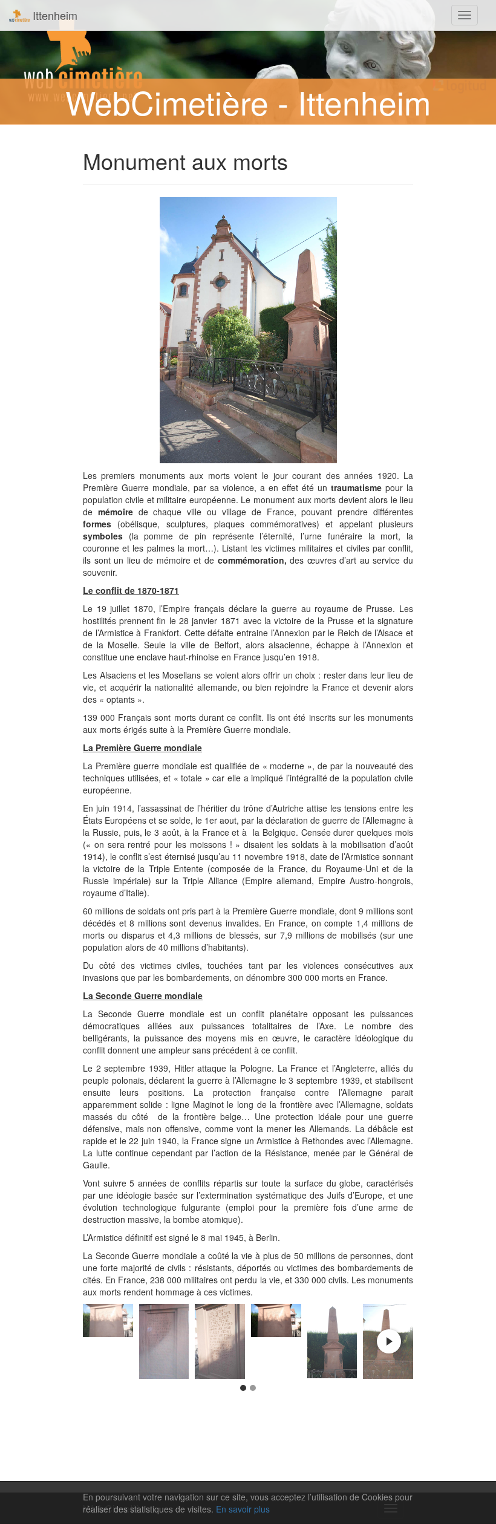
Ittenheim (53, 15)
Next (389, 1341)
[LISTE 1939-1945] (220, 1341)
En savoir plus (243, 1509)
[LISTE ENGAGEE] (276, 1320)
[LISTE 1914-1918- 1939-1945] (108, 1320)
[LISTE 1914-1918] (164, 1341)
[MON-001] (332, 1341)
